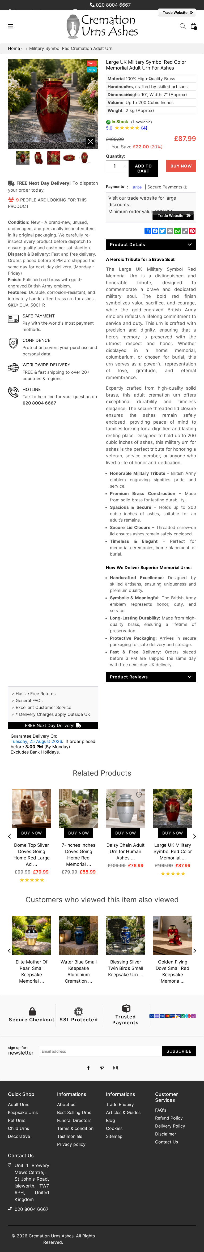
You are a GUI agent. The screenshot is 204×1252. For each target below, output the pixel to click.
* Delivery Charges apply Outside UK (53, 714)
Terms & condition (75, 1128)
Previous (9, 836)
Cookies (114, 1128)
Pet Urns (16, 1120)
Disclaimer (165, 1134)
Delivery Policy (170, 1126)
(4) (144, 128)
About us (66, 1104)
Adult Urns (18, 1104)
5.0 (110, 128)
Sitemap (114, 1136)
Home (14, 48)
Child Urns (18, 1128)
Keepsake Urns (23, 1112)
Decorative (19, 1136)
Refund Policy (169, 1118)
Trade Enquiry (120, 1104)
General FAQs (29, 700)
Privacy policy (71, 1144)
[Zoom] (90, 142)
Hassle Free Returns (36, 693)
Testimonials (69, 1136)
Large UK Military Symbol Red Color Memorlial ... (173, 851)
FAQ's (160, 1110)
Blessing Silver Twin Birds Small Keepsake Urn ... (125, 968)
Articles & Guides (123, 1112)
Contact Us (166, 1142)
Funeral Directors (74, 1120)
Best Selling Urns (74, 1112)
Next (195, 836)
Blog (110, 1120)
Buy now (181, 166)
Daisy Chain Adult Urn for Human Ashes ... (125, 851)
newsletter (20, 1051)
